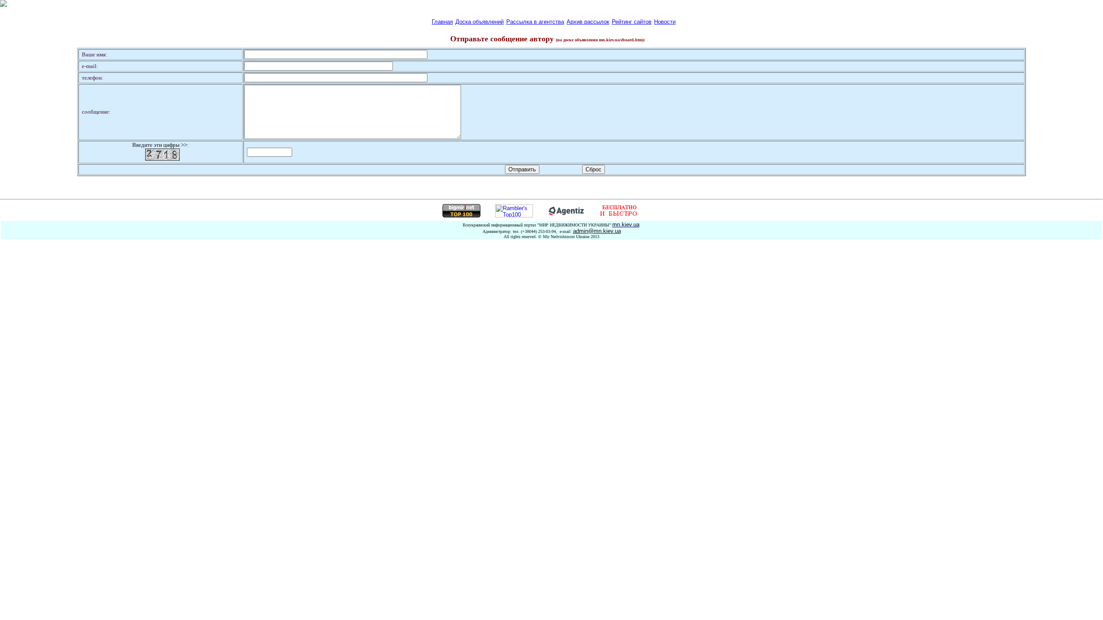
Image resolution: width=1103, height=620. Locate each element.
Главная (442, 22)
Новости (665, 22)
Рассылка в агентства (535, 22)
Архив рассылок (588, 22)
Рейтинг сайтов (631, 22)
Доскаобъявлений (479, 22)
